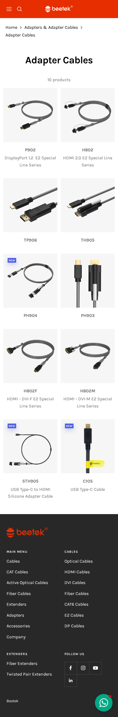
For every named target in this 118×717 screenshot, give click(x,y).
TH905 (87, 240)
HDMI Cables (77, 571)
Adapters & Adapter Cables (51, 27)
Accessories (18, 625)
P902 (30, 149)
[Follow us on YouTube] (95, 668)
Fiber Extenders (22, 663)
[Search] (19, 9)
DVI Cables (74, 582)
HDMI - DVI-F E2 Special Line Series (30, 402)
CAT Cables (17, 571)
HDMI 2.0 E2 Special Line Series (87, 161)
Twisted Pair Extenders (29, 674)
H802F (30, 390)
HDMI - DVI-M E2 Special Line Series (87, 402)
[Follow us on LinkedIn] (70, 680)
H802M (87, 390)
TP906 (30, 240)
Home (11, 27)
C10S (88, 481)
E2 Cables (74, 615)
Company (16, 636)
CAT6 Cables (76, 604)
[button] (104, 703)
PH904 (30, 315)
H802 (87, 149)
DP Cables (74, 625)
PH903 (88, 315)
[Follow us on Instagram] (83, 668)
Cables (13, 561)
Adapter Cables (20, 35)
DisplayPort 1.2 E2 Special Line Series (30, 161)
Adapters (15, 615)
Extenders (16, 604)
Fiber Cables (19, 593)
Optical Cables (78, 561)
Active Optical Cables (27, 582)
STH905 (30, 481)
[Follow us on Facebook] (70, 668)
